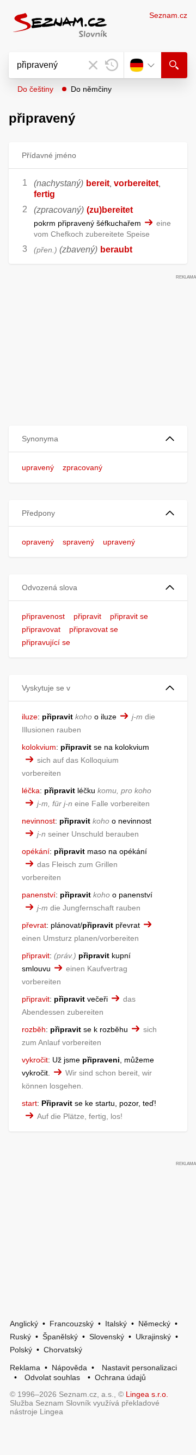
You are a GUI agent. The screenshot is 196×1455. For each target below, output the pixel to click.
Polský (21, 1349)
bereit (97, 183)
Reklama (25, 1367)
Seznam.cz (168, 15)
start (29, 1103)
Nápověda (69, 1367)
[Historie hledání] (112, 65)
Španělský (60, 1336)
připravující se (46, 642)
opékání (36, 851)
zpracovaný (82, 467)
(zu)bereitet (110, 209)
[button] (98, 439)
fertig (44, 194)
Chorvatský (63, 1349)
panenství (39, 894)
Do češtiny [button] (35, 89)
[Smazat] (93, 65)
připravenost (43, 616)
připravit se (129, 616)
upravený (38, 467)
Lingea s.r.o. (147, 1394)
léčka (31, 790)
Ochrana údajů (120, 1377)
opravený (38, 541)
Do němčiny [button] (91, 89)
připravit (87, 616)
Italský (116, 1323)
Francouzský (72, 1323)
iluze (30, 716)
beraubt (116, 249)
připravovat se (93, 629)
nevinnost (38, 821)
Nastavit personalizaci (139, 1367)
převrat (34, 925)
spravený (78, 541)
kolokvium (39, 747)
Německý (154, 1323)
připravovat (41, 629)
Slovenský (106, 1336)
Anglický (24, 1323)
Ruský (20, 1336)
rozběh (34, 1029)
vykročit (35, 1059)
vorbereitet (136, 183)
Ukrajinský (153, 1336)
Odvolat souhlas (52, 1377)
